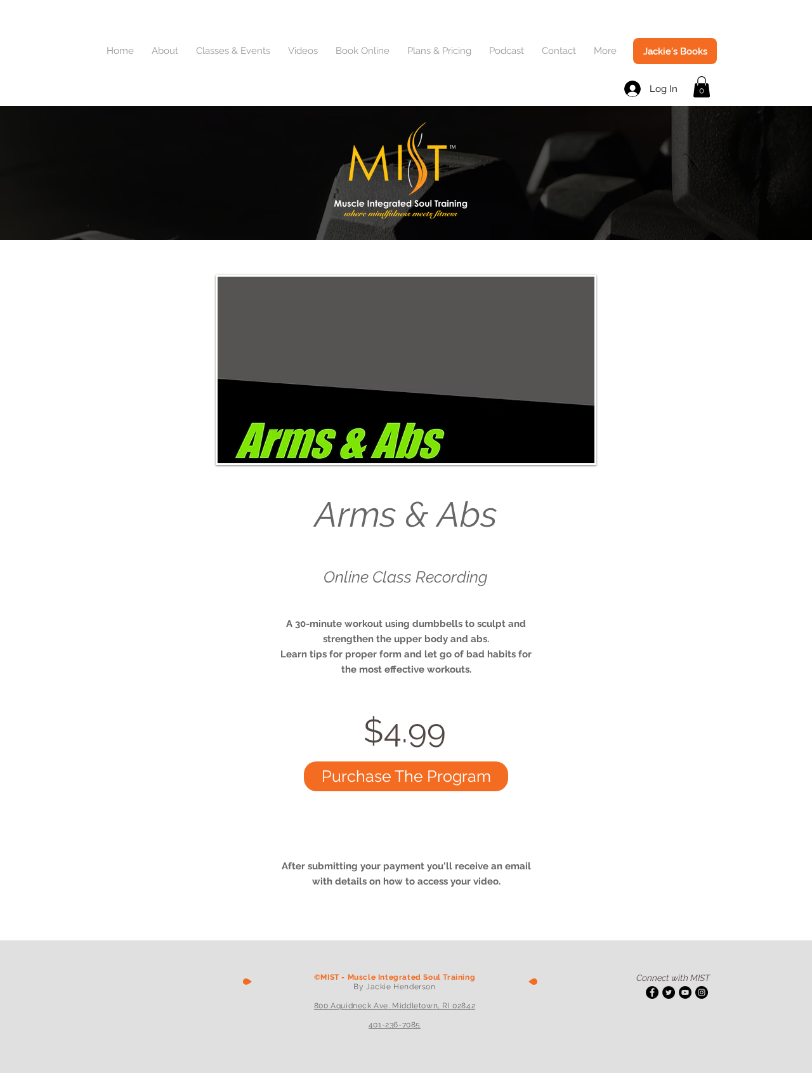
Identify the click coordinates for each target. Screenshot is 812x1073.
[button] (167, 51)
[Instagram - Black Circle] (701, 992)
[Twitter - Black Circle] (668, 992)
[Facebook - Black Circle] (652, 992)
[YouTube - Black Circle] (685, 992)
